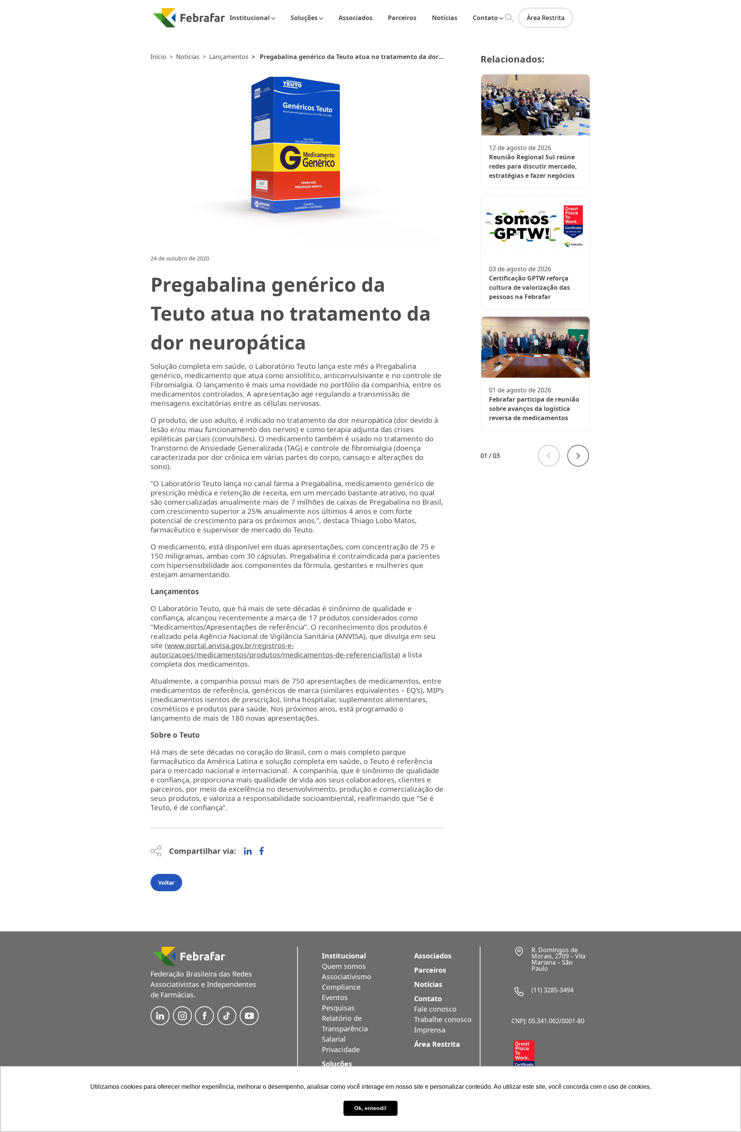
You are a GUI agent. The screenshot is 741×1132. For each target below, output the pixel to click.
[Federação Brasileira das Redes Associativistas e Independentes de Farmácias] (189, 17)
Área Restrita (546, 18)
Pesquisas (338, 1007)
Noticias (188, 56)
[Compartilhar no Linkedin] (248, 851)
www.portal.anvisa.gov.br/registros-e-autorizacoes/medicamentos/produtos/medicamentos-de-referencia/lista (274, 649)
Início (158, 56)
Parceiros (402, 18)
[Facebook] (261, 851)
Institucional (250, 18)
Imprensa (429, 1029)
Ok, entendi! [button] (370, 1108)
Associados (355, 18)
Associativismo (346, 976)
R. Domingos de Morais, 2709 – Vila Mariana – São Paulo (558, 959)
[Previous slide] (549, 455)
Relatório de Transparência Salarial (345, 1029)
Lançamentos (229, 56)
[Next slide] (578, 455)
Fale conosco (435, 1009)
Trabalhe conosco (443, 1019)
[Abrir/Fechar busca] (509, 18)
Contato (485, 18)
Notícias (444, 18)
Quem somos (344, 966)
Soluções (304, 18)
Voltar (166, 882)
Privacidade (341, 1049)
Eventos (335, 997)
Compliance (341, 987)
